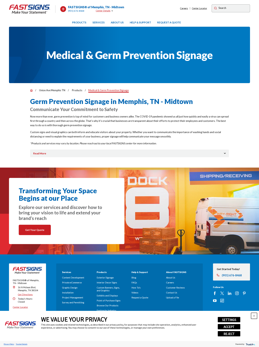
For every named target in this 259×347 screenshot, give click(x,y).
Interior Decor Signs (107, 282)
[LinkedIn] (229, 293)
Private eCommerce (72, 282)
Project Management (72, 297)
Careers (184, 8)
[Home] (29, 9)
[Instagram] (237, 293)
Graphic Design (69, 287)
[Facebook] (215, 293)
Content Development (73, 277)
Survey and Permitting (73, 302)
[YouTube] (215, 300)
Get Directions (25, 294)
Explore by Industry (106, 310)
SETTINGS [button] (229, 320)
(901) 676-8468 (76, 10)
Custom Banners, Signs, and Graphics (108, 289)
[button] (254, 316)
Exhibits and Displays (107, 295)
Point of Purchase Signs (109, 300)
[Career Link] (222, 300)
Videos (134, 292)
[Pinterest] (244, 293)
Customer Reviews (175, 287)
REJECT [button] (229, 334)
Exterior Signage (105, 277)
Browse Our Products (107, 305)
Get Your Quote (34, 229)
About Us (170, 277)
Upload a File (172, 297)
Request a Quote (139, 297)
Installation (68, 292)
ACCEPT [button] (229, 327)
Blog (133, 277)
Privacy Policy (9, 344)
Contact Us (171, 292)
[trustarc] (250, 344)
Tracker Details (21, 344)
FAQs (134, 282)
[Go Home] (31, 90)
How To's (136, 287)
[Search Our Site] (215, 8)
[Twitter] (222, 293)
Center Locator (199, 8)
